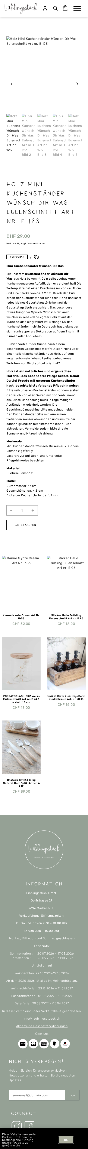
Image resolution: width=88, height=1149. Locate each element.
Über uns (42, 1034)
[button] (55, 8)
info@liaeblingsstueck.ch (41, 1018)
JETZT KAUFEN (25, 525)
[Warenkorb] (65, 8)
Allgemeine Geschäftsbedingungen (42, 1026)
